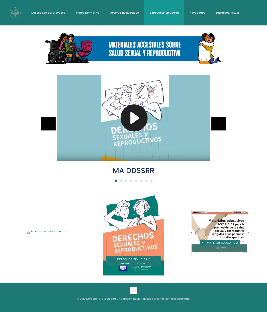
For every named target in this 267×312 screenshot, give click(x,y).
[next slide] (218, 123)
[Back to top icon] (133, 290)
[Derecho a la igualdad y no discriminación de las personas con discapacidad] (15, 12)
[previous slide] (48, 123)
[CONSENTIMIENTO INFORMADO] (47, 232)
